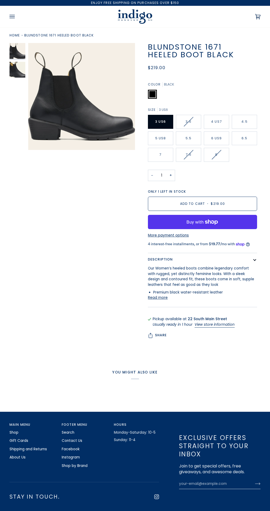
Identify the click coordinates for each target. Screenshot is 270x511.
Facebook (71, 449)
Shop (13, 432)
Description (160, 259)
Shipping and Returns (28, 449)
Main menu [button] (19, 424)
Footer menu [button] (74, 424)
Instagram (71, 457)
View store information (215, 324)
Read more (158, 297)
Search (68, 432)
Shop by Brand (75, 465)
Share (161, 335)
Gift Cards (18, 440)
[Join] (254, 484)
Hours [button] (120, 424)
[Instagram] (156, 496)
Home (14, 35)
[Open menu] (17, 16)
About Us (17, 457)
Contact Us (72, 440)
